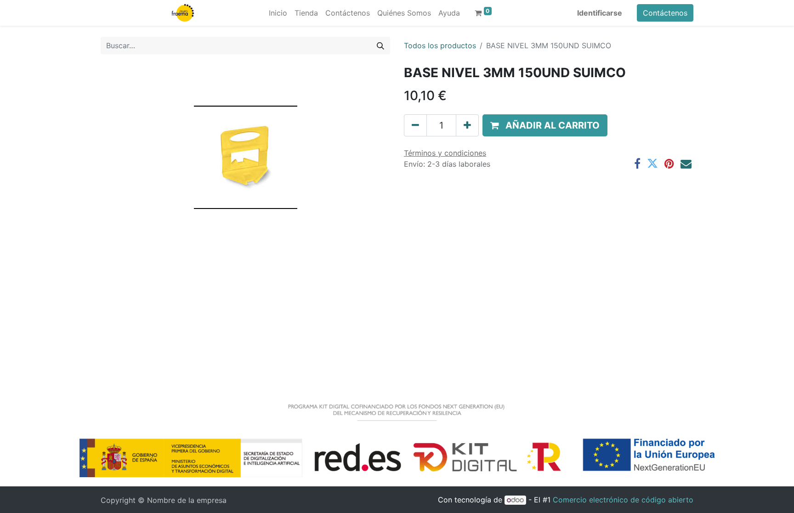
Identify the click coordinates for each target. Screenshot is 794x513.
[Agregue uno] (467, 125)
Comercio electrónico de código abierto (623, 499)
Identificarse (599, 12)
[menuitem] (278, 13)
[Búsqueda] (380, 45)
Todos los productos (440, 45)
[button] (544, 125)
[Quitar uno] (415, 125)
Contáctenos (665, 12)
